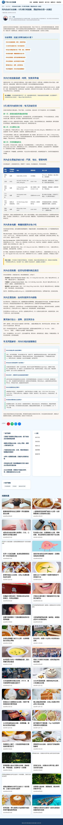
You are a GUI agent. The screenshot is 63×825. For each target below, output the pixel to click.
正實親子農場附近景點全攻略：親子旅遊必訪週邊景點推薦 (16, 438)
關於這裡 (24, 823)
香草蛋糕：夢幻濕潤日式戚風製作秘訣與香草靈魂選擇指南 (16, 809)
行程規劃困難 (7, 486)
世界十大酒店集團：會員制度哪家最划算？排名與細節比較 (16, 555)
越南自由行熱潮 (22, 486)
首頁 (31, 2)
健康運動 (35, 2)
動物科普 (41, 2)
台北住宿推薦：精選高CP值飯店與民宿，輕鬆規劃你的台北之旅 (15, 471)
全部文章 (39, 823)
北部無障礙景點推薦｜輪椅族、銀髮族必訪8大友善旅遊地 (46, 618)
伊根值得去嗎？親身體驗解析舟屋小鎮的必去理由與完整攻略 (16, 464)
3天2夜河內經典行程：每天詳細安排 (15, 46)
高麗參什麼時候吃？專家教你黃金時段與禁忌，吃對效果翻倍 (16, 597)
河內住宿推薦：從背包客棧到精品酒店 (15, 57)
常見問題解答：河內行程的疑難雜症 (15, 69)
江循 (14, 17)
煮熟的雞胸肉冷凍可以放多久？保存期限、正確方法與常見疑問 (16, 787)
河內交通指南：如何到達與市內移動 (15, 61)
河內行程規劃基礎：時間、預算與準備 (15, 42)
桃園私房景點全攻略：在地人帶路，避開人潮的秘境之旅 (16, 444)
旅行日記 (47, 2)
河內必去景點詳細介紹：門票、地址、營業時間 (18, 49)
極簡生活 (53, 2)
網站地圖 (34, 823)
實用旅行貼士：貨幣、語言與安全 (14, 65)
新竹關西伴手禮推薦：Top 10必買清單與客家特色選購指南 (46, 724)
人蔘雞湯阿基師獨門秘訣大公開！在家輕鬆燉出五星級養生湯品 (46, 512)
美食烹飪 (59, 2)
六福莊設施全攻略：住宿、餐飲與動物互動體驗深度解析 (16, 451)
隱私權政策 (29, 823)
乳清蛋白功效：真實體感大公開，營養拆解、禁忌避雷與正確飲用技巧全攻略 (46, 533)
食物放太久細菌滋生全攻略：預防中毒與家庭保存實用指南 (16, 703)
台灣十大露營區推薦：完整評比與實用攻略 (16, 458)
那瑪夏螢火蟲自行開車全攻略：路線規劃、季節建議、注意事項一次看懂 (16, 766)
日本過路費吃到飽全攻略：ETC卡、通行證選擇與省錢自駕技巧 (16, 682)
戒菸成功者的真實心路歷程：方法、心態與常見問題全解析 (16, 533)
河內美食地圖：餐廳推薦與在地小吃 (15, 53)
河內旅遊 (14, 486)
